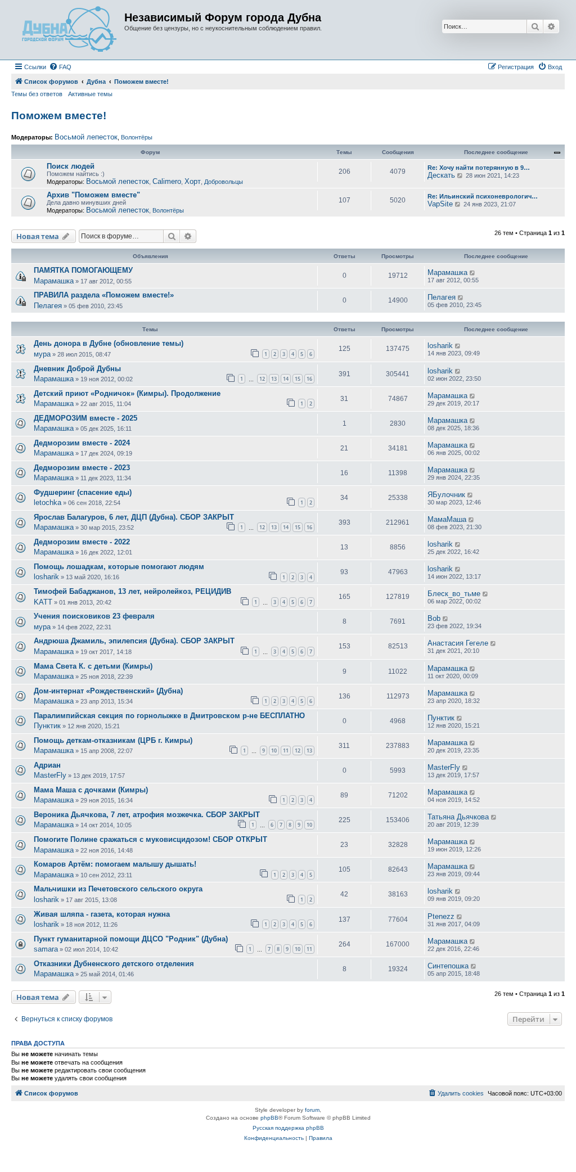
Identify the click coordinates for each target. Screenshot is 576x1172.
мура (42, 354)
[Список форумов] (69, 30)
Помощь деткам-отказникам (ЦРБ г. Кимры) (113, 740)
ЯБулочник (446, 494)
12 (262, 378)
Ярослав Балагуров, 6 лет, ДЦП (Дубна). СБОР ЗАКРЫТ (134, 517)
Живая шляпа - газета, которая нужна (102, 914)
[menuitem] (60, 67)
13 (274, 378)
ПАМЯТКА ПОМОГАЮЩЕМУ (83, 270)
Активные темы (90, 94)
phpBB (269, 1118)
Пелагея (48, 305)
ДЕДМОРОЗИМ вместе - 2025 (85, 418)
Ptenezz (441, 916)
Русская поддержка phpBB (288, 1128)
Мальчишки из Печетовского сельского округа (118, 889)
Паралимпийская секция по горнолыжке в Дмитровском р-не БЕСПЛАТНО (169, 715)
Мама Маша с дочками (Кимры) (91, 790)
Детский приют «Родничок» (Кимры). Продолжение (127, 393)
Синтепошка (448, 966)
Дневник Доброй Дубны (77, 368)
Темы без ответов (36, 94)
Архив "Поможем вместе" (93, 195)
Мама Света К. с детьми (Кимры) (93, 666)
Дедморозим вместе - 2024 (82, 443)
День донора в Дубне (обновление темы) (108, 343)
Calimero (166, 181)
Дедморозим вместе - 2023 (82, 467)
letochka (47, 502)
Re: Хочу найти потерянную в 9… (479, 167)
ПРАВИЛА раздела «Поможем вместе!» (104, 295)
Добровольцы (223, 181)
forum (312, 1110)
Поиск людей (70, 166)
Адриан (47, 765)
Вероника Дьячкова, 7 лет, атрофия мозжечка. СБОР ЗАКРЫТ (147, 814)
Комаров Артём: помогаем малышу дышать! (115, 864)
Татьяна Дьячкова (458, 817)
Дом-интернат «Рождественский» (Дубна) (108, 691)
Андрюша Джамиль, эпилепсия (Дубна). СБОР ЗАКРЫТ (134, 641)
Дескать (441, 175)
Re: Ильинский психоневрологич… (483, 196)
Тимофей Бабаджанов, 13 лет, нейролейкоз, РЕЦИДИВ (132, 591)
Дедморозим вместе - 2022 (82, 542)
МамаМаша (447, 519)
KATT (43, 602)
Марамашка (54, 281)
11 (286, 750)
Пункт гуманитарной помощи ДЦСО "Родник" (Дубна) (131, 939)
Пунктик (47, 726)
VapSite (440, 204)
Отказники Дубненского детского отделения (114, 963)
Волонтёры (136, 137)
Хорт (192, 181)
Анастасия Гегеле (458, 643)
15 (297, 378)
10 (274, 750)
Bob (434, 618)
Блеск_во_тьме (454, 593)
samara (46, 949)
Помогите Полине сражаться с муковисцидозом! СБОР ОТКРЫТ (150, 839)
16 (309, 378)
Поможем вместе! (58, 115)
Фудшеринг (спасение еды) (83, 492)
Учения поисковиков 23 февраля (94, 616)
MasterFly (50, 775)
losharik (440, 345)
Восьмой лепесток (86, 137)
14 (286, 378)
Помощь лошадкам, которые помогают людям (119, 566)
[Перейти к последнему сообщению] (472, 272)
